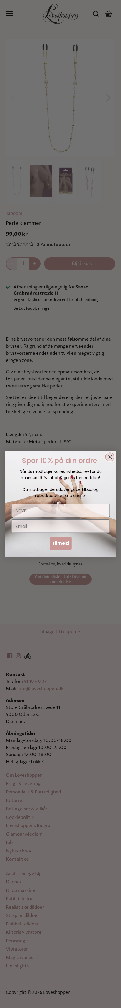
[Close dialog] (109, 457)
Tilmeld (60, 543)
